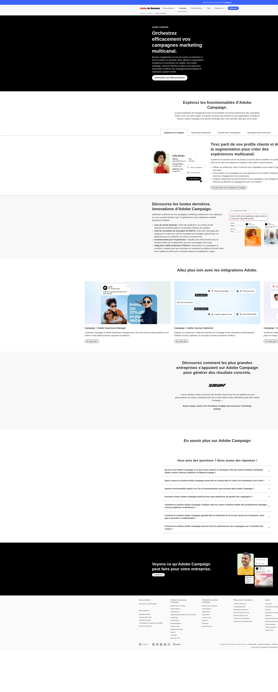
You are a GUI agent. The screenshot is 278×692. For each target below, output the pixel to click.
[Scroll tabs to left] (1, 132)
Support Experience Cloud (241, 612)
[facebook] (153, 644)
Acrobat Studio (174, 620)
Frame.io (173, 632)
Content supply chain (145, 617)
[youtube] (169, 644)
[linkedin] (165, 644)
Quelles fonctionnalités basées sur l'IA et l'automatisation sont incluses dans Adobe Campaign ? (209, 489)
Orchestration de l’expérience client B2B (151, 623)
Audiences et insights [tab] (174, 133)
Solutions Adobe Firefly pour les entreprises (182, 614)
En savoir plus (91, 341)
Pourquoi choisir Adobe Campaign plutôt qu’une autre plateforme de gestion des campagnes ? (209, 497)
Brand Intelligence (175, 623)
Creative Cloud (174, 626)
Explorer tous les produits (177, 606)
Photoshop (205, 623)
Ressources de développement (243, 621)
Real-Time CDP (175, 638)
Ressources (219, 8)
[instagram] (157, 644)
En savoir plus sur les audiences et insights (228, 188)
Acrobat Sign (174, 617)
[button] (144, 644)
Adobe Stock (206, 614)
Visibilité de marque (145, 620)
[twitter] (161, 644)
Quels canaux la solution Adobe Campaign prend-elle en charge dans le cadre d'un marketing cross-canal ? (214, 481)
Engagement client (144, 614)
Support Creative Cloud (240, 615)
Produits (150, 13)
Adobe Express (175, 612)
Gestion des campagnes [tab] (229, 133)
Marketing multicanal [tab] (201, 133)
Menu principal (168, 8)
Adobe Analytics (175, 609)
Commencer (158, 575)
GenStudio (173, 635)
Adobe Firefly (206, 612)
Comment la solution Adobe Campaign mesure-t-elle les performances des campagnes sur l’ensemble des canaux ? (214, 527)
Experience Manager (176, 629)
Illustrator (205, 620)
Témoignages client (239, 607)
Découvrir (233, 8)
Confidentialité (251, 644)
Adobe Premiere (207, 626)
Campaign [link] (182, 8)
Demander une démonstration (170, 77)
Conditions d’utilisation (264, 644)
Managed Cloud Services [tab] (259, 133)
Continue (228, 2)
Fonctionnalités (196, 8)
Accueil (142, 13)
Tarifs (209, 8)
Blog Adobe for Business (241, 609)
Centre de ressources (240, 604)
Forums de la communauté (241, 618)
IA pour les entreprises (145, 626)
